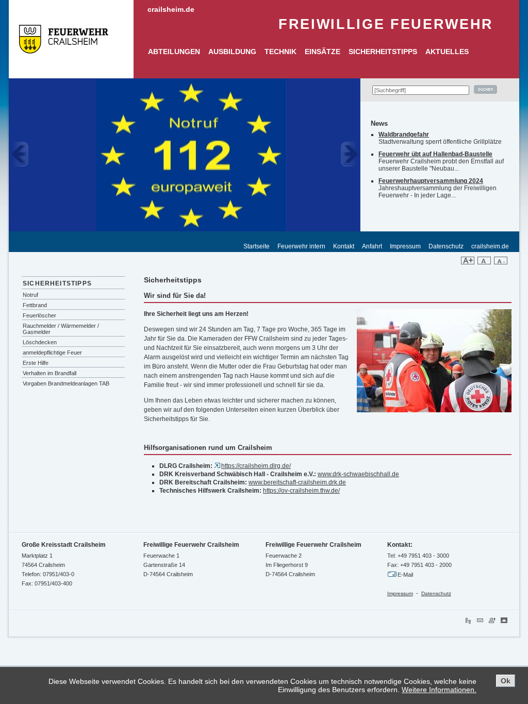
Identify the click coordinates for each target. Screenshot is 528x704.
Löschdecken (40, 342)
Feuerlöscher (39, 315)
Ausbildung (232, 52)
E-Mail (405, 575)
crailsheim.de (170, 9)
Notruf (30, 295)
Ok (506, 681)
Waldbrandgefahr (403, 134)
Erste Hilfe (35, 363)
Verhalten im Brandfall (49, 373)
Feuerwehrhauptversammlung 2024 (430, 181)
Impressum (405, 246)
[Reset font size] (484, 262)
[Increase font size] (467, 262)
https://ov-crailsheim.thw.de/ (301, 490)
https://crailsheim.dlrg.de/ (256, 466)
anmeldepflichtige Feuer (52, 352)
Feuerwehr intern (301, 246)
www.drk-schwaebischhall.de (358, 474)
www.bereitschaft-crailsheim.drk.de (297, 482)
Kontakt (343, 246)
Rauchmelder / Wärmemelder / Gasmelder (61, 329)
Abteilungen (174, 52)
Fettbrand (35, 305)
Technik (280, 52)
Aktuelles (447, 52)
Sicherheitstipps (383, 52)
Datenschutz (446, 246)
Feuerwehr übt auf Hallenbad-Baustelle (435, 154)
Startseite (256, 246)
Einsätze (322, 52)
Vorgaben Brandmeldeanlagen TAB (66, 383)
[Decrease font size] (500, 262)
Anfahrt (372, 246)
